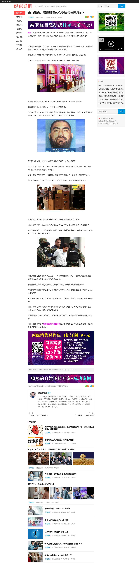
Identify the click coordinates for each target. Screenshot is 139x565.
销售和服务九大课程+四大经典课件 (59, 440)
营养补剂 (114, 99)
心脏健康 (19, 41)
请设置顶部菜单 (6, 1)
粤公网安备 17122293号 (107, 118)
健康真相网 (109, 123)
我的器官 (114, 92)
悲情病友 (102, 92)
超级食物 (120, 99)
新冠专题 (120, 92)
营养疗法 (19, 17)
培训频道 (102, 89)
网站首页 (19, 13)
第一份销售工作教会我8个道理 (84, 415)
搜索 (121, 6)
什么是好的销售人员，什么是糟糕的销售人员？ (64, 544)
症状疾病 (108, 96)
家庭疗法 (114, 89)
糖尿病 (19, 21)
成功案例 (19, 49)
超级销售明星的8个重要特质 (56, 532)
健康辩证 (102, 85)
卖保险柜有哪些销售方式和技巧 (37, 386)
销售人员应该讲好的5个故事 (56, 520)
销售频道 (40, 6)
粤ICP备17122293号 (110, 121)
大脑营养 (108, 89)
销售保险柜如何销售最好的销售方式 (58, 386)
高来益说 (120, 103)
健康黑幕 (19, 25)
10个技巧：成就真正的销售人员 (38, 415)
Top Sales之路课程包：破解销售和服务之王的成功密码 (51, 450)
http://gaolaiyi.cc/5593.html (69, 369)
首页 (36, 6)
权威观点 (102, 96)
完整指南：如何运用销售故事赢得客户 (61, 474)
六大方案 (114, 85)
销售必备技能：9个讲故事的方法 (58, 555)
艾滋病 (19, 29)
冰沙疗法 (120, 85)
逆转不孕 (19, 33)
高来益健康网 (39, 17)
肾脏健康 (19, 37)
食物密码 (114, 103)
